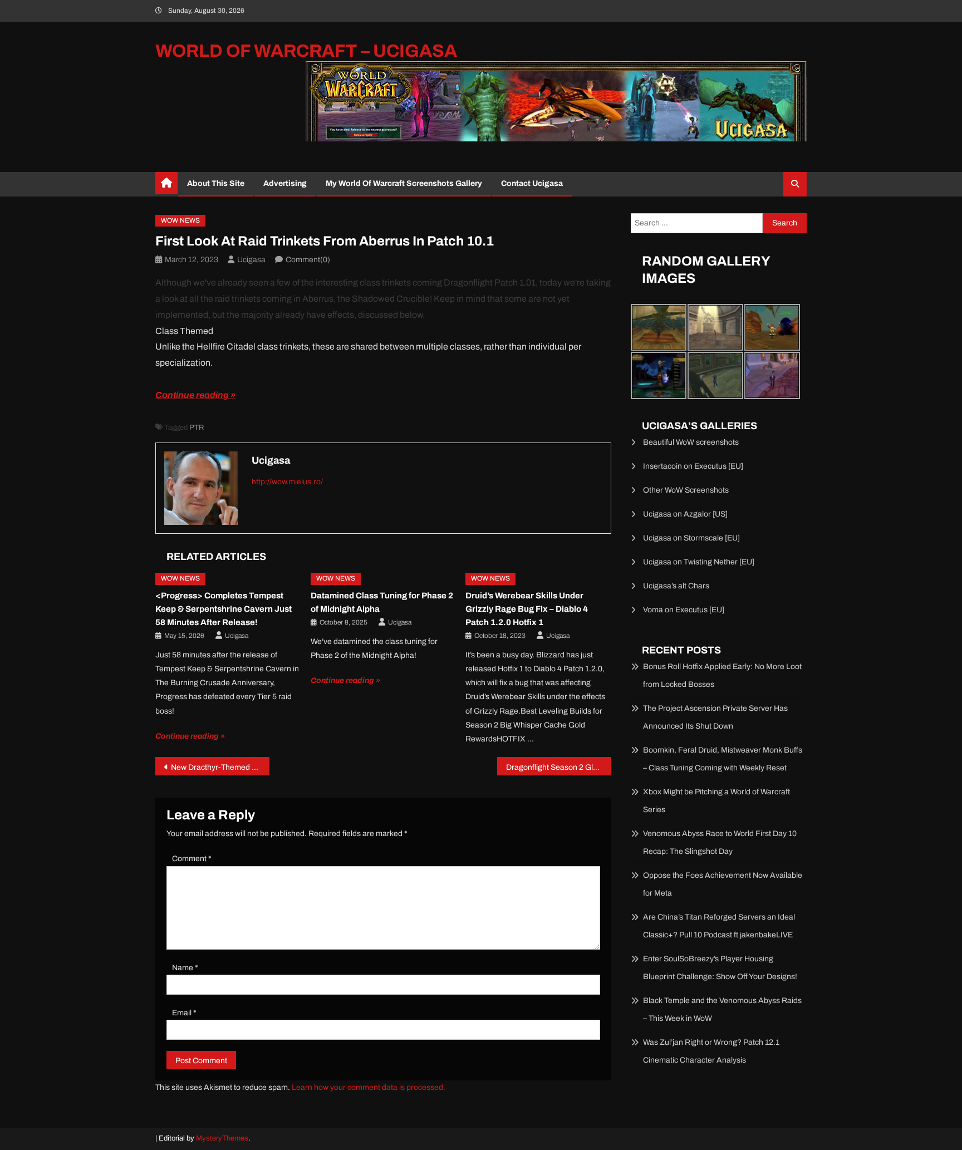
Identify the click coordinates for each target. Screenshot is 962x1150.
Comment (192, 858)
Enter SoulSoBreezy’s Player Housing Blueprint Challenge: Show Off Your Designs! (720, 968)
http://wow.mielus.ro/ (287, 482)
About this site (215, 183)
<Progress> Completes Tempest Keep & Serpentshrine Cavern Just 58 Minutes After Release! (223, 609)
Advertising (285, 183)
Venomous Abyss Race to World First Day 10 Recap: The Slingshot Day (720, 842)
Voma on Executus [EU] (683, 610)
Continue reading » (195, 395)
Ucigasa (251, 259)
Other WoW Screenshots (686, 490)
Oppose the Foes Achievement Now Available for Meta (722, 884)
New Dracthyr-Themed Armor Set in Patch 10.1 (220, 767)
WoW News (180, 220)
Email (184, 1013)
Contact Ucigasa (532, 183)
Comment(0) (308, 259)
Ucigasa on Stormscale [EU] (691, 538)
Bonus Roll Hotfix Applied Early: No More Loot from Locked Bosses (722, 675)
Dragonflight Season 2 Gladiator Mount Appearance (558, 767)
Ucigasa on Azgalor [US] (685, 514)
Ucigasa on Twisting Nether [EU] (698, 562)
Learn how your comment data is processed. (368, 1087)
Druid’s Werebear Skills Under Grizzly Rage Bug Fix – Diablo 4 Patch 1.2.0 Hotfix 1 (526, 609)
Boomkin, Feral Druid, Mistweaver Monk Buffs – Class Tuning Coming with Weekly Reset (722, 759)
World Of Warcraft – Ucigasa (306, 51)
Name (185, 968)
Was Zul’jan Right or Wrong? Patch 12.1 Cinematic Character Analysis (711, 1051)
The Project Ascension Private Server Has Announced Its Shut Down (715, 717)
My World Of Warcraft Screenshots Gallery (404, 183)
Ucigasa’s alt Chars (676, 586)
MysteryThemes (222, 1138)
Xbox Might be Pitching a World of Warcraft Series (716, 801)
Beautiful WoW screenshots (691, 442)
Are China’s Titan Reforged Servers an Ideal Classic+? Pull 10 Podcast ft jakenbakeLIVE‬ (719, 926)
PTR (196, 427)
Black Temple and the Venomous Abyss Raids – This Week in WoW (722, 1009)
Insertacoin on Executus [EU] (693, 466)
